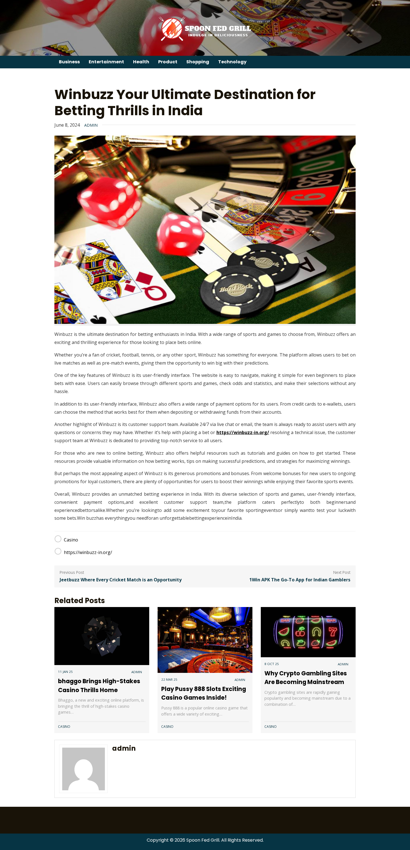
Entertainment (106, 62)
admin (91, 125)
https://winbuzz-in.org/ (242, 432)
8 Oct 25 (271, 664)
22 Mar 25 (169, 679)
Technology (232, 62)
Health (141, 62)
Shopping (197, 62)
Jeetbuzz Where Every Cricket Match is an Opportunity (121, 580)
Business (69, 62)
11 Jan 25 (65, 672)
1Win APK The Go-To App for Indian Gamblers (299, 580)
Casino (71, 540)
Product (167, 62)
